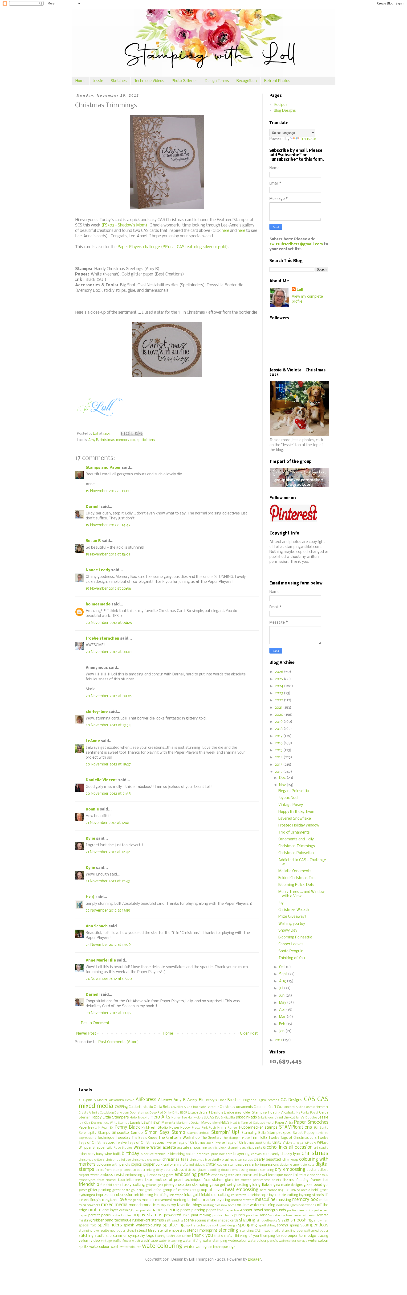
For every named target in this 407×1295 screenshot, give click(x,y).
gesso (214, 1185)
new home (228, 1205)
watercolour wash (104, 1247)
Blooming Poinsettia (295, 937)
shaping (247, 1220)
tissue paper (287, 1236)
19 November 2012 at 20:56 (108, 589)
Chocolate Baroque (205, 1107)
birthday (130, 1153)
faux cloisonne (310, 1175)
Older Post (249, 1034)
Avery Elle (195, 1100)
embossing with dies (226, 1175)
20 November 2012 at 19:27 (108, 764)
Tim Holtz (259, 1138)
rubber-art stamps (148, 1220)
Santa (324, 1127)
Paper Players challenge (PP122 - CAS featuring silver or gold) (173, 247)
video (95, 1241)
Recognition (246, 81)
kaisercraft (239, 1195)
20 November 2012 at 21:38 (108, 794)
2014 (279, 757)
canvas (256, 1154)
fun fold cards (111, 1185)
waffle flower (122, 1240)
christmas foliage (118, 1159)
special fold (88, 1225)
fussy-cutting (133, 1185)
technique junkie (179, 1235)
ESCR (183, 1112)
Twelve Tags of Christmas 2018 (238, 1143)
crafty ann (171, 1165)
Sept (283, 974)
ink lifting (161, 1195)
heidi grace (319, 1190)
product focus (222, 1215)
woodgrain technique (212, 1247)
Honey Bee (179, 1117)
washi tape (149, 1241)
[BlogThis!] (127, 433)
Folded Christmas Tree (297, 878)
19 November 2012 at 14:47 (108, 525)
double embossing (234, 1170)
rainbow (266, 1215)
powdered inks (177, 1215)
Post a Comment (95, 1023)
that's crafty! (224, 1235)
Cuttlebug (107, 1112)
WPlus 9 (310, 1142)
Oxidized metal (263, 1122)
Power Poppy (180, 1128)
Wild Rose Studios (119, 1147)
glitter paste (121, 1190)
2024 (279, 686)
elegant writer (89, 1175)
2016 (279, 743)
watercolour (237, 1241)
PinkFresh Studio (155, 1128)
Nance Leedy (98, 570)
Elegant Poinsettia (293, 791)
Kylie (90, 839)
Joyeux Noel (288, 798)
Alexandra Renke (121, 1100)
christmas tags (175, 1160)
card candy (271, 1154)
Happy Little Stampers (110, 1117)
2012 (279, 772)
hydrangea (87, 1195)
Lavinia (135, 1123)
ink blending (143, 1195)
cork (159, 1165)
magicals (134, 1200)
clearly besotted (267, 1160)
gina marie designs (288, 1185)
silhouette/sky (266, 1220)
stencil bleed (146, 1231)
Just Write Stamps (116, 1122)
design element (291, 1164)
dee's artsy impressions (261, 1165)
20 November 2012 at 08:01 (109, 652)
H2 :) (90, 897)
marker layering (216, 1200)
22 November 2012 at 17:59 (108, 911)
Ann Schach (97, 926)
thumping (267, 1236)
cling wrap (290, 1160)
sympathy (136, 1236)
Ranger (233, 1127)
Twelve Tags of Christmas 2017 (189, 1143)
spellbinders (146, 440)
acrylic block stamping (224, 1147)
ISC (217, 1117)
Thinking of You (291, 958)
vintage (106, 1240)
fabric (288, 1175)
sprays (282, 1225)
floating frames (309, 1180)
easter (312, 1170)
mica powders (89, 1205)
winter (189, 1247)
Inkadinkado (246, 1117)
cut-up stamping (229, 1164)
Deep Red (156, 1112)
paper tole (215, 1210)
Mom (216, 1122)
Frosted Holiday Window (298, 825)
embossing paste (192, 1174)
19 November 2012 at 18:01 (108, 554)
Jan (282, 1031)
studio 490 (103, 1236)
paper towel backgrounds (264, 1210)
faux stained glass (218, 1180)
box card (225, 1154)
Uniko (267, 1142)
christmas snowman (147, 1159)
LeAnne (93, 741)
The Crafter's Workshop (178, 1138)
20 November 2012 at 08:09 (109, 696)
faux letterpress (130, 1180)
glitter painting (99, 1190)
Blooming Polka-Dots (296, 885)
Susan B (93, 541)
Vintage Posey (290, 805)
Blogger (254, 1260)
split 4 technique (198, 1225)
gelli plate (164, 1185)
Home (80, 81)
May (283, 1003)
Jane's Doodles (306, 1117)
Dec (283, 778)
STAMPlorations (295, 1127)
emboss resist (112, 1175)
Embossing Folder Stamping (245, 1112)
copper (149, 1165)
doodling (214, 1170)
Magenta (168, 1123)
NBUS (224, 1123)
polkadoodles (121, 1215)
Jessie (98, 81)
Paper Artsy (284, 1123)
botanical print (207, 1154)
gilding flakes (260, 1185)
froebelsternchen (102, 639)
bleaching (177, 1154)
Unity (277, 1143)
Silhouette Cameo (127, 1133)
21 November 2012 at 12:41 (107, 823)
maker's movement (157, 1200)
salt (168, 1220)
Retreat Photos (277, 81)
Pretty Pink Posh (204, 1127)
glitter (83, 1190)
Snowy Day (287, 931)
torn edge (307, 1236)
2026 (279, 672)
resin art (300, 1215)
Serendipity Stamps (94, 1133)
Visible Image (293, 1143)
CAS (309, 1099)
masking (284, 1200)
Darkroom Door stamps (131, 1112)
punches (252, 1215)
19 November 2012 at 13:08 (108, 491)
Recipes (280, 105)
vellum (84, 1241)
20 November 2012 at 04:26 (109, 623)
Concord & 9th (292, 1107)
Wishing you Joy (291, 924)
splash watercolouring (142, 1225)
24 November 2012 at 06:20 (109, 979)
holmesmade (98, 604)
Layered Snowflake (294, 819)
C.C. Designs (291, 1100)
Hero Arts (160, 1117)
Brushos (234, 1100)
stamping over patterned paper (102, 1230)
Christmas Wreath (293, 910)
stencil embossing (172, 1231)
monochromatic (142, 1205)
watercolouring (162, 1246)
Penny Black (127, 1127)
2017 (279, 736)
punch (239, 1215)
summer (120, 1236)
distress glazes (196, 1170)
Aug (283, 981)
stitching (86, 1236)
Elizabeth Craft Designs (205, 1112)
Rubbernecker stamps (258, 1128)
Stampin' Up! (225, 1132)
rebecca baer (283, 1215)
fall (295, 1175)
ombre (94, 1210)
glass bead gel (316, 1185)
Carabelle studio (141, 1107)
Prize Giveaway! (292, 917)
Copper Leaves (290, 944)
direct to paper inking (139, 1170)
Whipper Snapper (92, 1148)
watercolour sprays (293, 1240)
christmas (107, 440)
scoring (200, 1220)
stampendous (314, 1225)
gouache (137, 1190)
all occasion (301, 1147)
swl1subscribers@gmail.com (296, 244)
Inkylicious (266, 1117)
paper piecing (165, 1210)
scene (189, 1220)
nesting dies (211, 1205)
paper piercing (192, 1210)
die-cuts (308, 1164)
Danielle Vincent (101, 780)
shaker (212, 1220)
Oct (282, 967)
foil (325, 1180)
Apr (282, 1010)
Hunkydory (196, 1117)
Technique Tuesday (113, 1138)
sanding (177, 1220)
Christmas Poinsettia (296, 853)
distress (178, 1170)
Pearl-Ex (107, 1127)
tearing (160, 1235)
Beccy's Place (216, 1100)
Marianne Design (188, 1122)
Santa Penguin (290, 951)
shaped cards (228, 1220)
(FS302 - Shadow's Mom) (124, 225)
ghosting (240, 1185)
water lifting (192, 1241)
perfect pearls (99, 1215)
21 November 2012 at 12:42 (108, 852)
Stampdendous (198, 1133)
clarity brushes (223, 1160)
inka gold (192, 1195)
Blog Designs (285, 111)
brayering (241, 1154)
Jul (281, 988)
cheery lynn (290, 1154)
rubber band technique (112, 1220)
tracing (322, 1236)
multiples (163, 1205)
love (122, 1199)
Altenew (165, 1100)
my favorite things (186, 1205)
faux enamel (107, 1180)
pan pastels (142, 1210)
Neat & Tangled (241, 1122)
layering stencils (311, 1195)
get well (226, 1185)
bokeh (190, 1154)
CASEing (121, 1107)
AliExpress (146, 1100)
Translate (308, 139)
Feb (282, 1024)
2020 (279, 715)
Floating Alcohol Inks (284, 1112)
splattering (174, 1225)
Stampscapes (279, 1133)
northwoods (307, 1205)
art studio (321, 1147)
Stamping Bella (253, 1133)
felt (237, 1180)
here (225, 231)
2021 (279, 708)
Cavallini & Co (181, 1107)
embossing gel (136, 1175)
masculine (265, 1199)
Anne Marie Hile (101, 960)
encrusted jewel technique (262, 1175)
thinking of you (247, 1236)
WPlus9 (322, 1143)
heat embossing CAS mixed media (285, 1190)
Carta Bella (162, 1107)
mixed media (114, 1205)
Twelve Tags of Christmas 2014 (293, 1138)
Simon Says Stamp (165, 1132)
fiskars (288, 1180)
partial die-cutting (300, 1210)
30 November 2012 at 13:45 (108, 1013)
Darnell (93, 507)
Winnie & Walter (147, 1148)
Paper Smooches (311, 1122)
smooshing (301, 1220)
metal (323, 1200)
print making (201, 1215)
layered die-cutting (283, 1195)
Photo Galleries (184, 81)
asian (83, 1154)
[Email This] (123, 433)
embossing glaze (161, 1175)
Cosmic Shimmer (316, 1107)
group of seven (210, 1190)
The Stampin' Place (236, 1137)
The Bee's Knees (144, 1138)
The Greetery (211, 1138)
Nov (283, 785)
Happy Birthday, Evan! (297, 812)
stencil (131, 1230)
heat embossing (241, 1190)
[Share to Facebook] (136, 433)
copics (136, 1165)
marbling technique (187, 1200)
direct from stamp (109, 1170)
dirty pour (163, 1170)
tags (150, 1236)
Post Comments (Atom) (118, 1042)
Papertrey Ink (89, 1128)
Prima (221, 1128)
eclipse (323, 1170)
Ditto (175, 1112)
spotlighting (267, 1225)
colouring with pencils (113, 1165)
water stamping (215, 1241)
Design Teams (217, 81)
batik (117, 1154)
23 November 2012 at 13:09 (108, 945)
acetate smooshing (192, 1148)
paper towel (233, 1210)
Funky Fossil (309, 1112)
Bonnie (92, 809)
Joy (281, 903)
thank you (202, 1235)
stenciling (228, 1230)
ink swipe (176, 1195)
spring (294, 1225)
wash (136, 1240)
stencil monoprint (202, 1231)
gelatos (151, 1185)
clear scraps (244, 1159)
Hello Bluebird (140, 1117)
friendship (89, 1184)
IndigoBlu (228, 1117)
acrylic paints (252, 1148)
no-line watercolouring (256, 1205)
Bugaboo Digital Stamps (261, 1100)
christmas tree (200, 1159)
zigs (232, 1247)
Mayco (206, 1123)
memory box (125, 440)
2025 (279, 679)
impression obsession (114, 1195)
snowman (321, 1220)
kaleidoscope (258, 1195)
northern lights (286, 1205)
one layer (110, 1210)
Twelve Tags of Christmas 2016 (140, 1143)
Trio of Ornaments (294, 832)
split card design (224, 1225)
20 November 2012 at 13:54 (108, 725)
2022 (279, 700)
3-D (81, 1100)
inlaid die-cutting (215, 1195)
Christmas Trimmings (296, 846)
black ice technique (155, 1154)
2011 (279, 1040)
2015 (279, 750)
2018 (279, 729)
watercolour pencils (263, 1241)
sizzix (283, 1220)
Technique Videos (149, 81)
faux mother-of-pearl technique (173, 1180)
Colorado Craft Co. (268, 1107)
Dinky (168, 1112)
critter (211, 1165)
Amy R (93, 440)
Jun (282, 996)
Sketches (119, 81)
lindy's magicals (104, 1200)
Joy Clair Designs (90, 1122)
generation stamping (190, 1185)
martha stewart (242, 1200)
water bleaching (170, 1240)
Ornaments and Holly (296, 839)
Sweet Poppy (303, 1133)
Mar (283, 1017)
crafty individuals (192, 1164)
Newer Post (86, 1034)
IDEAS (209, 1117)
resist (312, 1215)
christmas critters (92, 1159)
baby (91, 1154)
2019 (279, 722)
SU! (315, 1127)
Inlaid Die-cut (285, 1117)
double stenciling (261, 1170)
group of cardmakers (179, 1190)
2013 (279, 765)
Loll (300, 290)
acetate (169, 1148)
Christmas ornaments (236, 1107)
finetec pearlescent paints (261, 1180)
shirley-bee (97, 712)
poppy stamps (147, 1215)
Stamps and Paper (103, 468)
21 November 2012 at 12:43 (108, 881)
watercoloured (130, 1247)
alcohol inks (275, 1147)
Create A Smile (89, 1112)
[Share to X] (132, 433)
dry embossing (290, 1169)
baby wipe (104, 1154)
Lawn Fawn (151, 1123)
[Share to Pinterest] (140, 433)
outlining (126, 1210)
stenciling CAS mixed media (260, 1230)
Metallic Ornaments (294, 871)
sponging (247, 1225)
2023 (279, 693)
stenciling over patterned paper (305, 1230)
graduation (153, 1190)
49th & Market (96, 1100)
